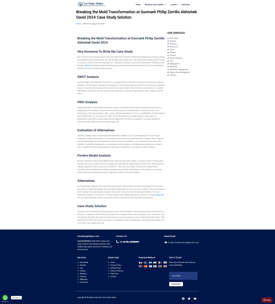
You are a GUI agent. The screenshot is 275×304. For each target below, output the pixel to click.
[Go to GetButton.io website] (5, 301)
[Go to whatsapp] (5, 297)
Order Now (185, 5)
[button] (183, 276)
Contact (174, 5)
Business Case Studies (154, 5)
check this (88, 65)
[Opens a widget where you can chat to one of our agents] (267, 300)
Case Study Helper (109, 297)
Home (138, 5)
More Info (160, 195)
